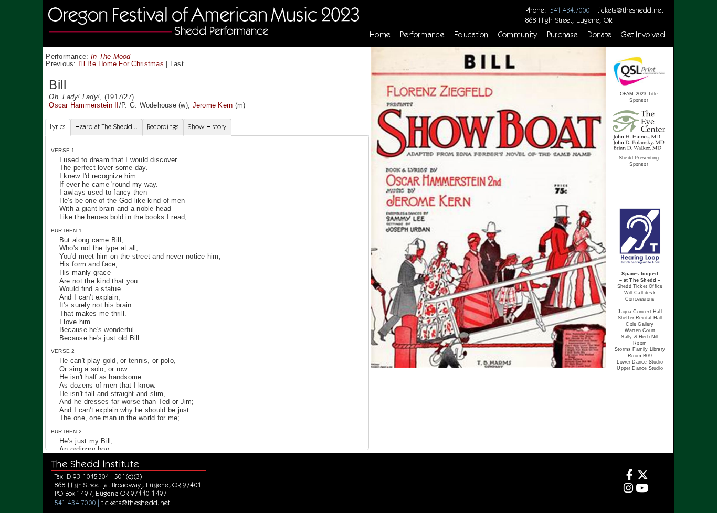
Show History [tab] (207, 127)
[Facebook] (627, 476)
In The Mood (111, 56)
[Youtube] (642, 489)
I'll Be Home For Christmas (121, 64)
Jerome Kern (213, 105)
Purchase (562, 34)
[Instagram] (627, 489)
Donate (599, 34)
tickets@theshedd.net (630, 10)
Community (517, 34)
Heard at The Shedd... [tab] (106, 127)
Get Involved (643, 34)
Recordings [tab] (163, 127)
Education (471, 34)
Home (380, 34)
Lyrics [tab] (58, 127)
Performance (422, 34)
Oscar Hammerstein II (84, 105)
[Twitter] (642, 476)
